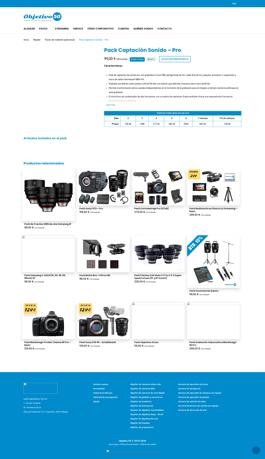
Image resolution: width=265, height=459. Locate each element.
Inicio (26, 39)
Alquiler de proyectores (142, 427)
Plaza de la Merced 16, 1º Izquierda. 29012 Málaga (46, 412)
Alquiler (37, 39)
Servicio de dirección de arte (192, 410)
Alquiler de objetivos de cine (144, 419)
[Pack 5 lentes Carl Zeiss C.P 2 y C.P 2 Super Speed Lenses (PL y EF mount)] (158, 254)
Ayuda (96, 401)
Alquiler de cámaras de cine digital (147, 393)
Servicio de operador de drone (193, 384)
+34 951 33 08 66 (33, 403)
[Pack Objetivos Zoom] (158, 320)
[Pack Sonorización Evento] (213, 261)
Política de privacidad (129, 444)
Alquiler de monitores (141, 401)
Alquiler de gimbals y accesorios (146, 397)
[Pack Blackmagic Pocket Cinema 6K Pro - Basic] (48, 320)
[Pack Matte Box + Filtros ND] (103, 254)
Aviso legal (113, 444)
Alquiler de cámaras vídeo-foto (145, 384)
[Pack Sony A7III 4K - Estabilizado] (103, 320)
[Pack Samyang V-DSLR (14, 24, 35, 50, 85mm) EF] (48, 254)
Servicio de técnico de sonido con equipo (198, 406)
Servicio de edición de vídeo (192, 401)
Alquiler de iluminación (141, 406)
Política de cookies (148, 444)
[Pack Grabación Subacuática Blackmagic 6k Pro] (213, 320)
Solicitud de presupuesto (105, 397)
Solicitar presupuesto (174, 59)
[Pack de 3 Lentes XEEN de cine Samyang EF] (48, 194)
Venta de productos (102, 393)
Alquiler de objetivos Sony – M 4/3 (146, 414)
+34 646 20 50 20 (33, 407)
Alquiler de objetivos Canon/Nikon (147, 410)
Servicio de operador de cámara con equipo (199, 393)
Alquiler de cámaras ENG (142, 388)
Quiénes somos (100, 384)
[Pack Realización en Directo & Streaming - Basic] (213, 187)
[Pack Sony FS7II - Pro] (103, 187)
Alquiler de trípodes (140, 423)
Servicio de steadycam (189, 388)
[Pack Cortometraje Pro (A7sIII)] (158, 187)
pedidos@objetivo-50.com (35, 399)
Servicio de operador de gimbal (193, 397)
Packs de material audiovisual (60, 39)
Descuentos (99, 388)
